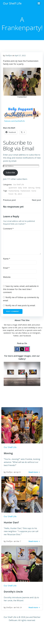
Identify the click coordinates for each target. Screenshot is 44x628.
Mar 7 (18, 541)
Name (6, 258)
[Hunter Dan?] (22, 494)
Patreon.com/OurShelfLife (14, 121)
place (20, 194)
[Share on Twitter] (22, 349)
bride (25, 188)
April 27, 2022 (20, 55)
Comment (8, 228)
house (11, 194)
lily (16, 194)
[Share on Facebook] (17, 349)
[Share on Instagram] (27, 349)
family (38, 188)
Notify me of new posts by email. (20, 305)
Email (6, 268)
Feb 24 (19, 607)
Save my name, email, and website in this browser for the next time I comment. (21, 289)
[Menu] (39, 3)
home (34, 191)
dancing (31, 188)
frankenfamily (14, 191)
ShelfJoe (8, 55)
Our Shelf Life (18, 184)
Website (7, 277)
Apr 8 (18, 472)
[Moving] (22, 425)
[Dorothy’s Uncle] (22, 563)
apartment (13, 188)
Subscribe (10, 172)
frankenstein (25, 191)
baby (20, 188)
